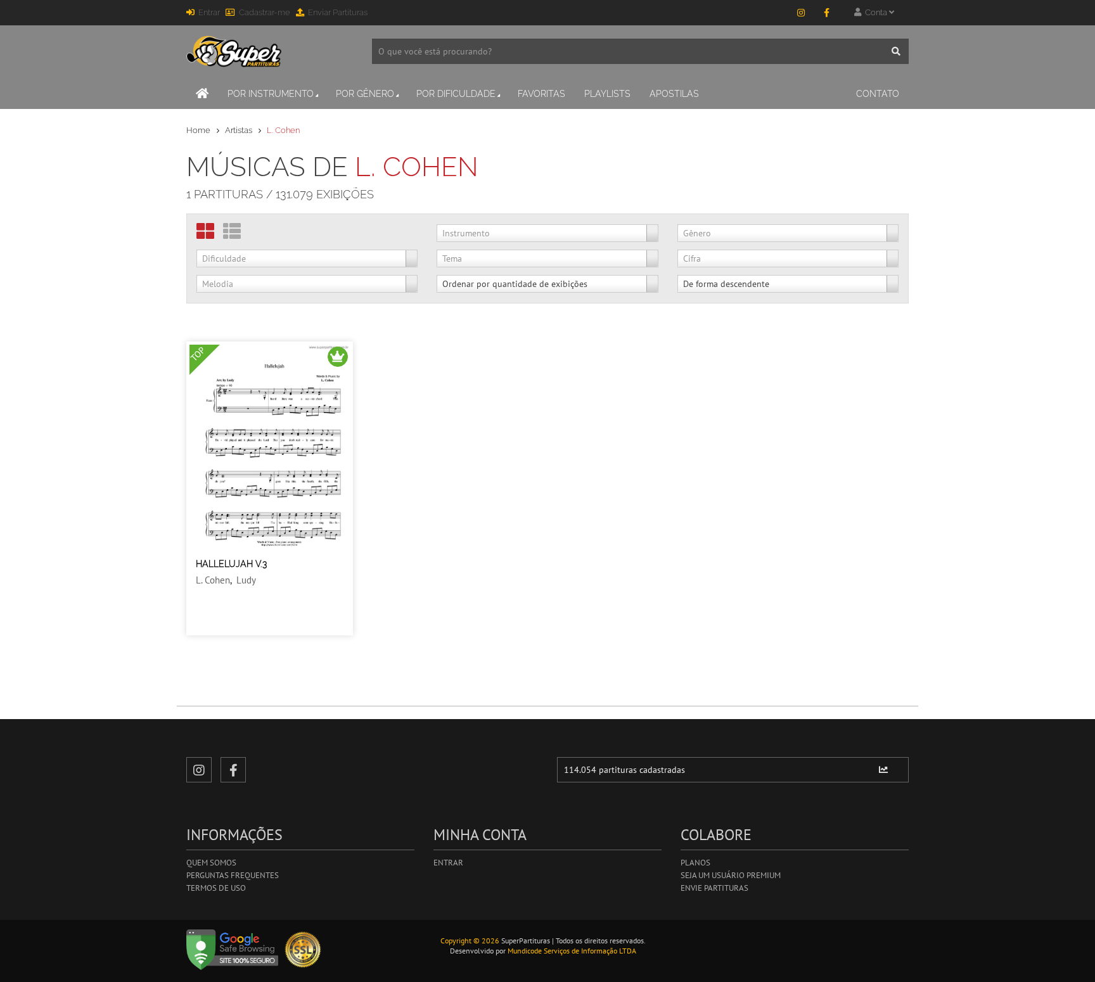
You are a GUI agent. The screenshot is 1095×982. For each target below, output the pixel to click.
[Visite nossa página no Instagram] (801, 12)
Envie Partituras (714, 888)
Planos (695, 862)
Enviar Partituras (338, 12)
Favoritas (541, 94)
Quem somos (211, 862)
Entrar (209, 12)
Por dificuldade (456, 94)
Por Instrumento (270, 94)
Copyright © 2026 (469, 940)
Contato (877, 94)
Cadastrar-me (264, 12)
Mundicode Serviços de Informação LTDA (572, 950)
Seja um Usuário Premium (731, 875)
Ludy (246, 580)
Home (198, 130)
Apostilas (674, 94)
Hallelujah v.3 (231, 564)
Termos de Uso (216, 888)
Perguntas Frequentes (232, 875)
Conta (875, 12)
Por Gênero (365, 94)
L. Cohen (213, 580)
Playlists (607, 94)
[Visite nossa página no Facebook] (826, 12)
